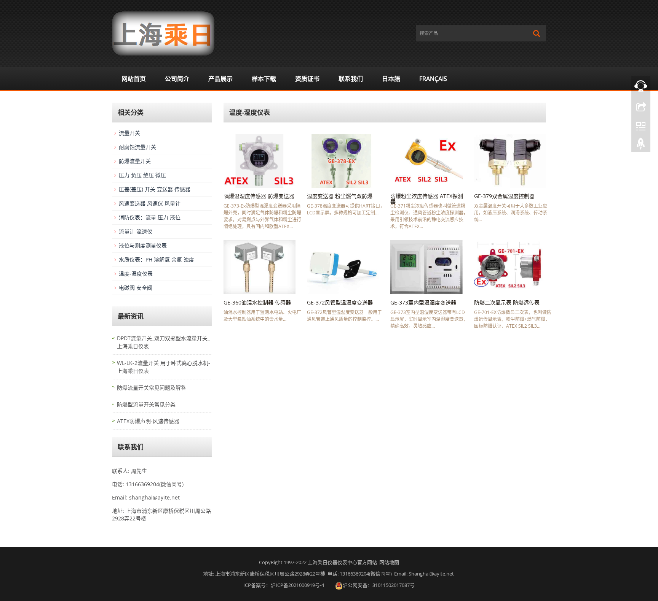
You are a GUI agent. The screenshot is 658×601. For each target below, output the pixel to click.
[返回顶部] (640, 145)
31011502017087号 (393, 585)
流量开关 (129, 132)
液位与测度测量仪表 (143, 245)
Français (433, 79)
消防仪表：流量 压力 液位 (149, 217)
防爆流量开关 (135, 161)
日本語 (391, 79)
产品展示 (220, 79)
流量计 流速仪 (135, 231)
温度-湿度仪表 (136, 273)
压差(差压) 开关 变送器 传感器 (154, 189)
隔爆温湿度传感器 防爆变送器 (259, 196)
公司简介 (177, 79)
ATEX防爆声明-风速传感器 (148, 421)
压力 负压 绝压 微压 (142, 175)
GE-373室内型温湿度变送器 (423, 302)
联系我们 (351, 79)
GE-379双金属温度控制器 (504, 196)
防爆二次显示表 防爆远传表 (507, 302)
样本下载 (264, 79)
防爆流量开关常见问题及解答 (151, 387)
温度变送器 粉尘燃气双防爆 (339, 196)
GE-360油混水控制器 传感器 (257, 302)
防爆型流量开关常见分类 (146, 404)
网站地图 (389, 562)
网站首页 (133, 79)
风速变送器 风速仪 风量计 (149, 203)
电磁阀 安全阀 (135, 287)
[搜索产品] (536, 33)
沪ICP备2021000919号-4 (297, 585)
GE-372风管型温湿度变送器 (340, 302)
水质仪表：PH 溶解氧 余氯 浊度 (156, 259)
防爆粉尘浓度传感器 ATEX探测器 (426, 198)
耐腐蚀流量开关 (137, 147)
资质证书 (307, 79)
